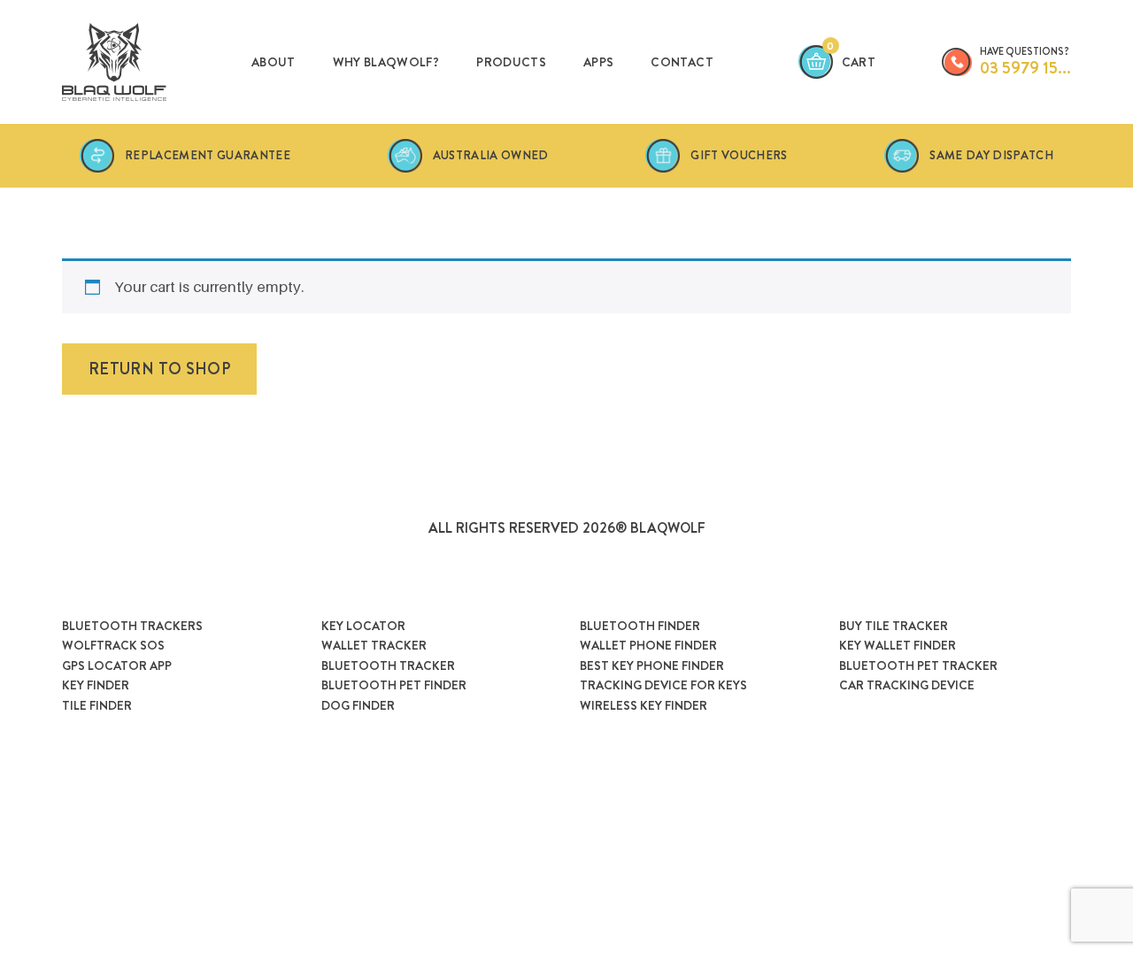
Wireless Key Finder (643, 705)
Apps (598, 62)
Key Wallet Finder (897, 645)
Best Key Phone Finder (652, 665)
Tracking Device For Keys (663, 685)
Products (511, 62)
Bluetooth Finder (640, 626)
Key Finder (95, 685)
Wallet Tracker (374, 645)
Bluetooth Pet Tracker (918, 665)
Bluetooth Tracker (388, 665)
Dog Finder (358, 705)
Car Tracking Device (907, 685)
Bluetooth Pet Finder (393, 685)
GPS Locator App (117, 665)
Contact (682, 62)
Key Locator (363, 626)
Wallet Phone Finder (648, 645)
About (273, 62)
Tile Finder (97, 705)
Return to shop (159, 369)
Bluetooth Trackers (132, 626)
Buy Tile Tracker (893, 626)
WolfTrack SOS (113, 645)
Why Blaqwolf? (386, 62)
